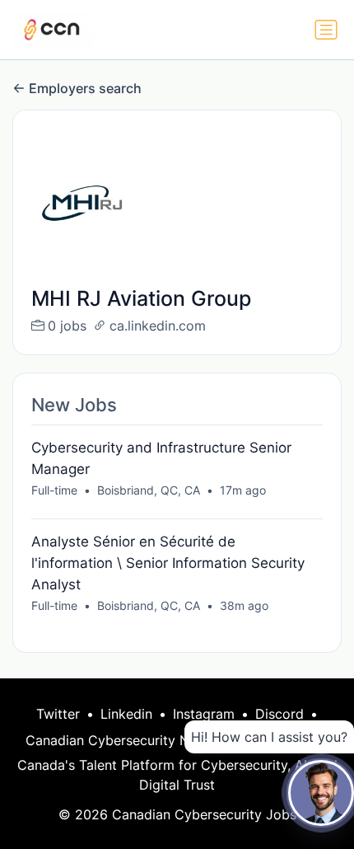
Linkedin (126, 714)
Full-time (54, 490)
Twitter (58, 714)
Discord (279, 714)
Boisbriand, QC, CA (148, 490)
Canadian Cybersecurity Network (129, 740)
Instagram (204, 714)
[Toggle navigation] (326, 29)
